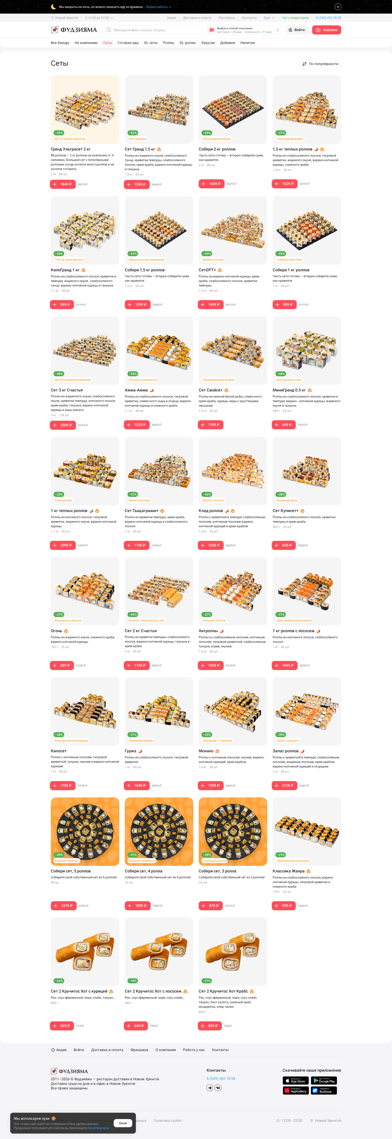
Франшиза (139, 1050)
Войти (79, 1050)
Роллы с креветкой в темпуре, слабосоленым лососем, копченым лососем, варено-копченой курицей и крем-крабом (232, 521)
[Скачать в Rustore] (324, 1090)
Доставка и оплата (197, 17)
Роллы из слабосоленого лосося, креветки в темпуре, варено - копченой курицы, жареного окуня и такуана (307, 401)
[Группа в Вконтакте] (218, 1088)
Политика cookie (167, 1120)
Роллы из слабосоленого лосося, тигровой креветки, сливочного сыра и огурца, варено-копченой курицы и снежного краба (158, 401)
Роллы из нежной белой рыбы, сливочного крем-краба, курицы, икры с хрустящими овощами (230, 401)
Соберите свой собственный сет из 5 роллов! (84, 877)
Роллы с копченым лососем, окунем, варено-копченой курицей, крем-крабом (232, 759)
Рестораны (227, 17)
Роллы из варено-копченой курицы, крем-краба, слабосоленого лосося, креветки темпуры (229, 280)
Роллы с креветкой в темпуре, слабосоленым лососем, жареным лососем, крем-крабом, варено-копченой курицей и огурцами (306, 761)
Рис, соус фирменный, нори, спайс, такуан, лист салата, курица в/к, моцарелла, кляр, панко (82, 998)
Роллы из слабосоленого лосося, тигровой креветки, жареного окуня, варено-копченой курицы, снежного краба (305, 160)
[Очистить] (198, 30)
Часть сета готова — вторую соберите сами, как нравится (231, 157)
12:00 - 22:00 (291, 1120)
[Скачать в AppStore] (296, 1080)
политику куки (98, 1128)
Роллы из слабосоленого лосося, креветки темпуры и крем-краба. (304, 519)
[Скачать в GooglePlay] (324, 1080)
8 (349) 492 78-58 (221, 1078)
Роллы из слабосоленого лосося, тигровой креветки (156, 759)
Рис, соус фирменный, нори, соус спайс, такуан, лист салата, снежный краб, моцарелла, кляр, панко (228, 1002)
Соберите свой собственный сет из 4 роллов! (158, 877)
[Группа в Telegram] (210, 1088)
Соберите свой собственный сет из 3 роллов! (232, 877)
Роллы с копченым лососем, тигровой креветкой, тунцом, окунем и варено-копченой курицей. (85, 761)
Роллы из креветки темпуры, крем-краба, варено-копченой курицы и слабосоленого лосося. (156, 521)
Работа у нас (194, 1050)
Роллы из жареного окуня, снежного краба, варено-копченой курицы (83, 639)
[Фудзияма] (74, 29)
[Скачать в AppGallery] (296, 1090)
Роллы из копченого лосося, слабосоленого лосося (305, 639)
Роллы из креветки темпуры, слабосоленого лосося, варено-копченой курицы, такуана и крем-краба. (157, 641)
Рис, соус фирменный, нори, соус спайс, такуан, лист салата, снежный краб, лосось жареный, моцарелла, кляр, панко (156, 998)
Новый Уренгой (327, 1120)
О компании (166, 1050)
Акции (171, 17)
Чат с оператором (295, 17)
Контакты (249, 17)
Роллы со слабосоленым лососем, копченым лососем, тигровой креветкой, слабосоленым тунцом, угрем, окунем (232, 641)
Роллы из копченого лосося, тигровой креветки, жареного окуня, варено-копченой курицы (83, 521)
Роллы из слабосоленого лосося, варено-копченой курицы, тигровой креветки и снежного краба (303, 882)
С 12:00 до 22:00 (97, 17)
